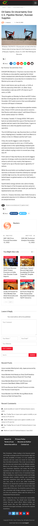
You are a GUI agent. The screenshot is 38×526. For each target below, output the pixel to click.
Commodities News (10, 257)
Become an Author (24, 442)
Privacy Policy (20, 439)
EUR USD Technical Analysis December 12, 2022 (28, 240)
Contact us (25, 444)
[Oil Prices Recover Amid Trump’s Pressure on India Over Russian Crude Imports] (11, 261)
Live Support (25, 523)
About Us (7, 439)
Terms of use (9, 442)
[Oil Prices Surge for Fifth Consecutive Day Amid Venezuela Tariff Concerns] (27, 284)
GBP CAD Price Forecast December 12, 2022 (10, 240)
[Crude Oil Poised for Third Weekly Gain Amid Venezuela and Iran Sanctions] (11, 284)
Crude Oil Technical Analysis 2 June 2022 (21, 430)
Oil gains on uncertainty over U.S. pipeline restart (17, 205)
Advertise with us (10, 444)
